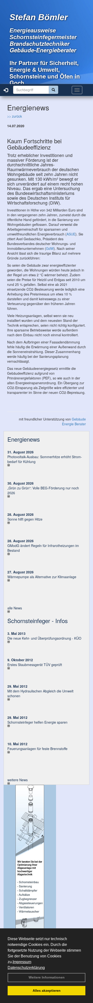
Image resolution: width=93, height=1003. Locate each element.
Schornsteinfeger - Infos (37, 620)
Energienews (23, 439)
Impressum (22, 962)
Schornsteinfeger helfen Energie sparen (37, 722)
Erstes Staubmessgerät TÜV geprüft (34, 664)
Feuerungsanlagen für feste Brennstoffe (37, 748)
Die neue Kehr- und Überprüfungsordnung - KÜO (44, 638)
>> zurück (14, 116)
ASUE (71, 234)
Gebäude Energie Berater (74, 421)
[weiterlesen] (46, 465)
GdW (50, 248)
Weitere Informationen (47, 977)
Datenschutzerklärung (26, 968)
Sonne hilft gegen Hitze (24, 519)
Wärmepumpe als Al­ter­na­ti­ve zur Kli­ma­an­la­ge (41, 576)
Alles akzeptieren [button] (47, 990)
